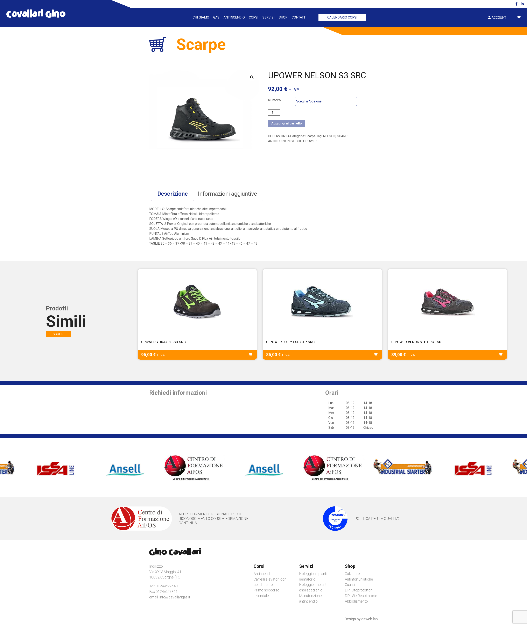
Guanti (350, 584)
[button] (252, 77)
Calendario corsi (342, 17)
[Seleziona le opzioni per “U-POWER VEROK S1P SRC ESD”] (501, 355)
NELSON (329, 136)
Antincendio (234, 17)
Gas (216, 17)
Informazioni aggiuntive (227, 193)
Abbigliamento (356, 601)
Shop (283, 17)
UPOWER (310, 141)
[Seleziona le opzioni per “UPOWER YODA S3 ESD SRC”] (250, 355)
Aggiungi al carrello (286, 123)
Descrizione (172, 193)
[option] (55, 468)
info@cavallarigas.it (174, 597)
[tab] (173, 194)
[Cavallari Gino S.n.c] (35, 13)
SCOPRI (58, 334)
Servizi (268, 17)
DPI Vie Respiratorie (361, 595)
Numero (274, 100)
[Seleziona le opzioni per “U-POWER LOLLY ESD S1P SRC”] (376, 355)
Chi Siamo (201, 17)
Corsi (253, 17)
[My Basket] (519, 18)
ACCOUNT (498, 18)
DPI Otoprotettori (359, 590)
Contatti (299, 17)
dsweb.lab (369, 619)
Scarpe (310, 136)
